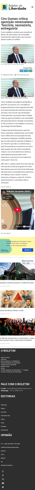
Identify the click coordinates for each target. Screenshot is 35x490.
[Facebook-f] (3, 475)
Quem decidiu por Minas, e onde (12, 310)
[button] (21, 71)
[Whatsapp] (3, 471)
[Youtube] (3, 483)
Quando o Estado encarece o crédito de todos (17, 283)
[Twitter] (3, 487)
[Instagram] (3, 479)
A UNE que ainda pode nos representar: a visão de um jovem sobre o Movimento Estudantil (17, 339)
